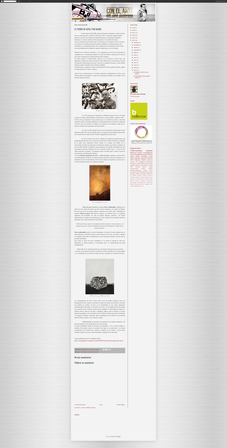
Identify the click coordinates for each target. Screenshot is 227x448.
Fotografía (138, 154)
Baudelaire (150, 160)
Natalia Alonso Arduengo (139, 94)
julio (135, 55)
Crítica (132, 154)
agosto (135, 52)
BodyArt (147, 177)
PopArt (146, 163)
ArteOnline (132, 177)
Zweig (141, 186)
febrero (136, 67)
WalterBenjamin (137, 186)
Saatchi (151, 163)
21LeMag (150, 165)
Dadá (149, 179)
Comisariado (143, 158)
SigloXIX (132, 165)
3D (131, 175)
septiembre (137, 50)
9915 (131, 166)
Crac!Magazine (84, 352)
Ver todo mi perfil (134, 96)
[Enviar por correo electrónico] (103, 350)
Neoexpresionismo (134, 172)
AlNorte (144, 175)
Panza (147, 172)
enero (135, 70)
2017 (133, 32)
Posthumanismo (149, 182)
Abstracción (139, 175)
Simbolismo (147, 184)
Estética (145, 170)
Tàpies (141, 165)
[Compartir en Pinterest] (110, 350)
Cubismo (142, 179)
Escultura (145, 154)
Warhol (145, 165)
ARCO (132, 160)
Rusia (143, 184)
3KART (134, 175)
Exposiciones (135, 148)
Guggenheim (142, 161)
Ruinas (132, 158)
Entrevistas (137, 160)
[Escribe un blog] (105, 350)
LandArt (138, 163)
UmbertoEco (149, 173)
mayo (135, 60)
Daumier (132, 180)
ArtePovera (138, 177)
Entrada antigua (121, 404)
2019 (133, 27)
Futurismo (143, 180)
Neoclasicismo (150, 180)
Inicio (101, 404)
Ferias (151, 170)
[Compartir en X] (106, 350)
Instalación (150, 158)
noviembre (136, 45)
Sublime (138, 173)
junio (135, 57)
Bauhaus (142, 177)
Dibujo (143, 168)
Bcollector (133, 153)
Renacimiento (138, 184)
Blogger (119, 436)
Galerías (149, 150)
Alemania (137, 166)
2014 (133, 40)
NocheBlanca (144, 156)
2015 (133, 37)
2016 (133, 35)
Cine (135, 179)
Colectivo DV (134, 161)
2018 (133, 30)
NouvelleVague (133, 182)
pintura (97, 352)
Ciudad (138, 179)
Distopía (150, 168)
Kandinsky (133, 163)
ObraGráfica (142, 172)
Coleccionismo (136, 150)
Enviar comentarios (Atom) (88, 407)
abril (135, 62)
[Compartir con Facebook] (108, 350)
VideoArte (143, 160)
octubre (136, 47)
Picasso (151, 172)
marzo (135, 65)
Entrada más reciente (80, 404)
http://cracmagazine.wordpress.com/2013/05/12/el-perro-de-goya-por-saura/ (98, 341)
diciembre (136, 42)
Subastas (137, 165)
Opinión (137, 156)
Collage (151, 166)
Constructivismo (134, 168)
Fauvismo (137, 180)
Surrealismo (143, 173)
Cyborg (145, 179)
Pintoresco (132, 173)
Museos (132, 156)
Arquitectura (150, 175)
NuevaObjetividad (141, 182)
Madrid (142, 163)
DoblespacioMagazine (135, 170)
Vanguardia (137, 158)
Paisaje (151, 156)
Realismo (132, 184)
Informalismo (91, 352)
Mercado (150, 154)
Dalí (152, 179)
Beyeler (144, 166)
